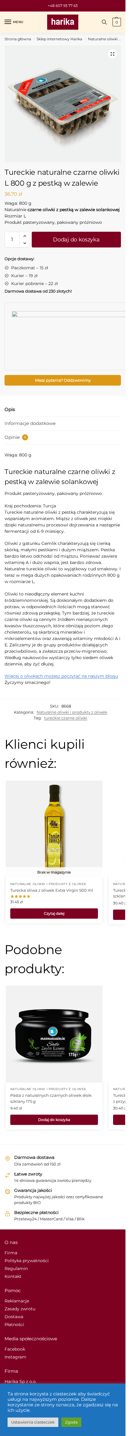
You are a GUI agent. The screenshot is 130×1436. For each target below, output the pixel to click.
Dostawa (14, 1316)
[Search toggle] (104, 22)
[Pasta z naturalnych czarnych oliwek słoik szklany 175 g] (54, 1034)
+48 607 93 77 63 (63, 5)
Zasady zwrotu (20, 1309)
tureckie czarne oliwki (65, 717)
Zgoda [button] (71, 1422)
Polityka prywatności (27, 1260)
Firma (11, 1252)
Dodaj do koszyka (76, 239)
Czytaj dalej (54, 913)
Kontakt (13, 1276)
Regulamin (16, 1268)
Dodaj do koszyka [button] (54, 1119)
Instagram (15, 1357)
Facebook (15, 1349)
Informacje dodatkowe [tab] (30, 423)
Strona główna (18, 39)
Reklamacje (17, 1301)
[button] (112, 53)
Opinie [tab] (15, 437)
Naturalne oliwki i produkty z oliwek (72, 712)
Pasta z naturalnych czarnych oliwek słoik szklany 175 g (51, 1098)
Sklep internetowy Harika (59, 39)
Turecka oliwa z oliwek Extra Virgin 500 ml (51, 890)
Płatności (14, 1324)
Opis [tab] (10, 409)
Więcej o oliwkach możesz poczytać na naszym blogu (61, 676)
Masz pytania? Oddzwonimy (63, 380)
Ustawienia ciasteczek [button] (33, 1422)
